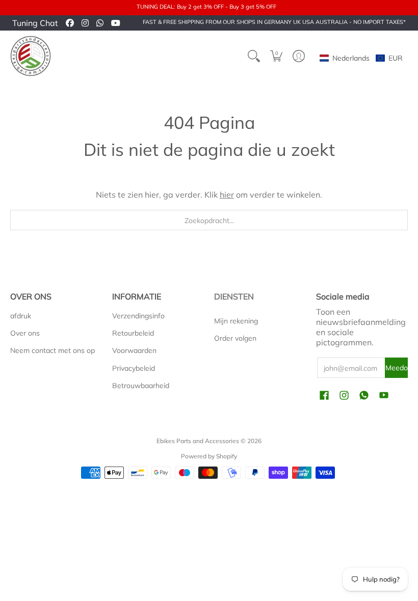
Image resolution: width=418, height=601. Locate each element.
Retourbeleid (133, 333)
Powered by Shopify (209, 456)
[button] (276, 56)
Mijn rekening (236, 320)
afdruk (20, 315)
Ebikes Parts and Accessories (197, 441)
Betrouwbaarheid (140, 385)
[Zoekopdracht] (254, 56)
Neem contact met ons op (52, 350)
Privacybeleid (133, 368)
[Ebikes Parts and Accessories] (30, 56)
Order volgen (235, 338)
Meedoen (396, 367)
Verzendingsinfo (138, 315)
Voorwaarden (134, 350)
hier (227, 194)
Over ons (25, 333)
